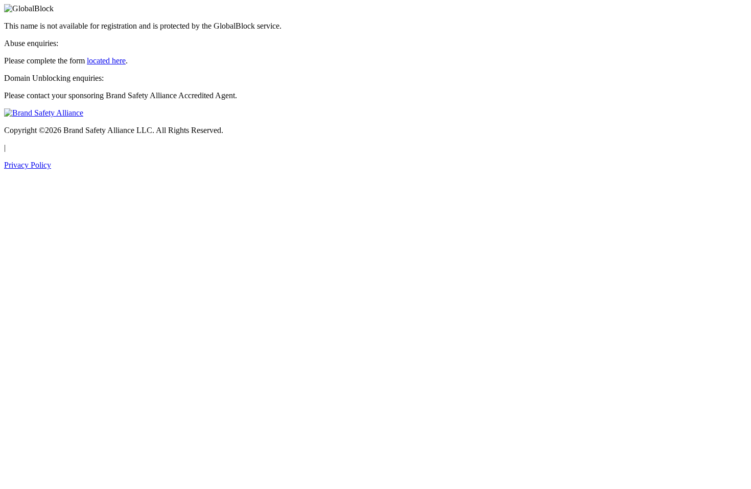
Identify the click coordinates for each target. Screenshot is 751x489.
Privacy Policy (27, 165)
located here (106, 60)
